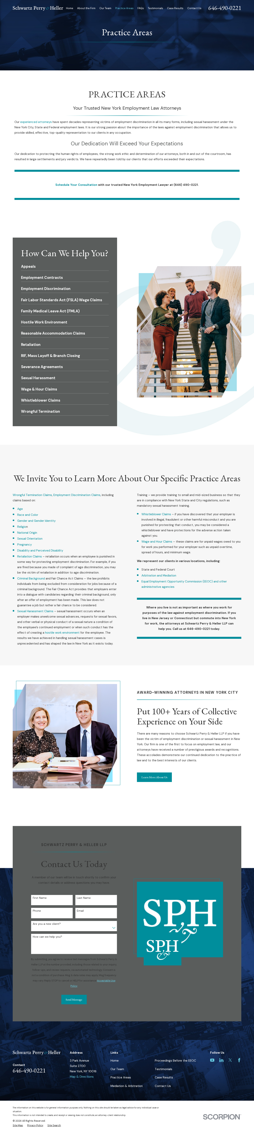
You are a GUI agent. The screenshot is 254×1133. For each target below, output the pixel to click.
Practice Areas (121, 1077)
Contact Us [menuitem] (194, 8)
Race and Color (27, 515)
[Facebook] (239, 1060)
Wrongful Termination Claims (32, 495)
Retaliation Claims (30, 556)
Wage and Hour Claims (156, 542)
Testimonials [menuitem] (155, 8)
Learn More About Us (154, 777)
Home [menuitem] (69, 8)
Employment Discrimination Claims (76, 495)
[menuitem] (18, 1125)
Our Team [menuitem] (105, 8)
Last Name (84, 898)
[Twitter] (230, 1060)
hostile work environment (62, 633)
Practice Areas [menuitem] (124, 8)
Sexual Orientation (29, 539)
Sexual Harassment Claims (35, 611)
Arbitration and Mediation (158, 576)
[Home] (38, 8)
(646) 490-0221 (186, 185)
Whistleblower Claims (156, 514)
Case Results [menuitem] (175, 8)
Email (80, 910)
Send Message (74, 999)
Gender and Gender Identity (36, 521)
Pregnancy (24, 545)
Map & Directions (82, 1077)
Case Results (164, 1077)
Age (20, 509)
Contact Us (163, 1086)
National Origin (27, 533)
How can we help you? (47, 936)
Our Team (117, 1069)
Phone (37, 910)
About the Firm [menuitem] (86, 8)
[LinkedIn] (221, 1060)
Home (115, 1061)
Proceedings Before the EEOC (175, 1061)
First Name (40, 898)
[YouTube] (212, 1060)
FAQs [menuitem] (141, 8)
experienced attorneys (36, 122)
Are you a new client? (47, 924)
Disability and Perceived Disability (40, 551)
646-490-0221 (224, 8)
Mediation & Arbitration (127, 1086)
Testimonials (163, 1069)
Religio (21, 527)
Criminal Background (31, 578)
